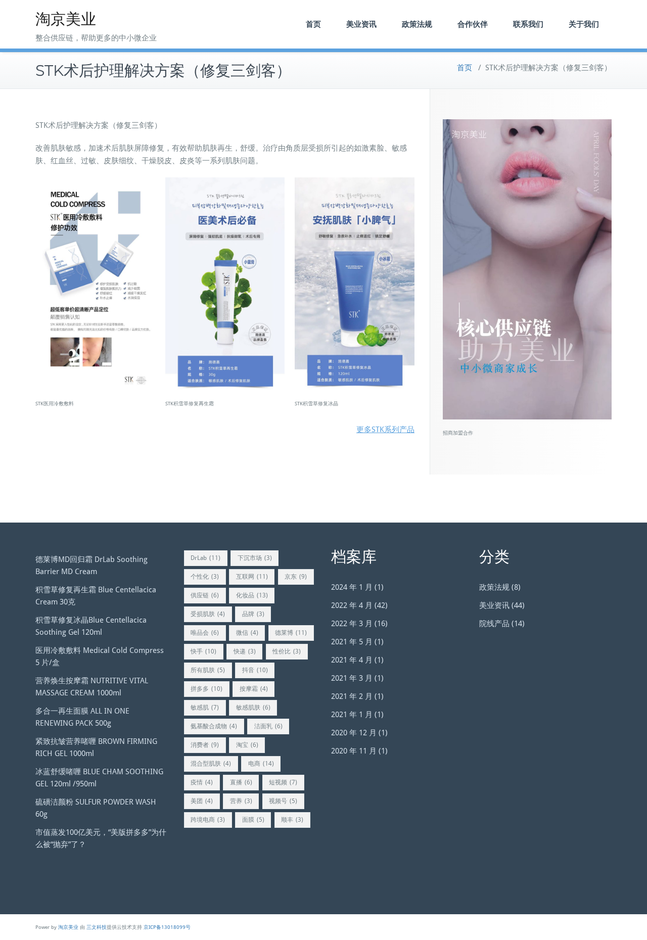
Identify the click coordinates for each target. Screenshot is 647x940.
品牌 (253, 614)
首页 (313, 24)
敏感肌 (205, 707)
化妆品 (252, 595)
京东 (296, 576)
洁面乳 (268, 726)
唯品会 (205, 632)
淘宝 (247, 744)
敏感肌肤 (253, 707)
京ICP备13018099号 (167, 927)
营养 (241, 801)
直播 (241, 782)
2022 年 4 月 (352, 605)
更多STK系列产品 (385, 429)
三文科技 (96, 927)
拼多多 (206, 688)
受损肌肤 (208, 614)
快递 (245, 651)
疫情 (202, 782)
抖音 (255, 670)
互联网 (252, 576)
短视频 (283, 782)
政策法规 (417, 24)
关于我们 (584, 24)
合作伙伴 (472, 24)
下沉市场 (255, 557)
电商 (261, 763)
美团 (202, 801)
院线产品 (494, 623)
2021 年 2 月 (352, 696)
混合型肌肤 (211, 763)
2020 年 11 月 (354, 751)
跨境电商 (208, 819)
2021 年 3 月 (352, 678)
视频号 (283, 801)
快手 (203, 651)
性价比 (286, 651)
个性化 (205, 576)
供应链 (205, 595)
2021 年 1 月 (352, 714)
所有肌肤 (208, 670)
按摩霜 (254, 688)
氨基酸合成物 (214, 726)
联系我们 (528, 24)
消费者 (205, 744)
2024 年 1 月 (352, 587)
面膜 (253, 819)
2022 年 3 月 (352, 623)
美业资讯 (361, 24)
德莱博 (291, 632)
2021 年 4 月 (352, 660)
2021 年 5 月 (352, 641)
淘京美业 (65, 19)
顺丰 (292, 819)
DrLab (205, 557)
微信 (247, 632)
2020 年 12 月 (354, 732)
